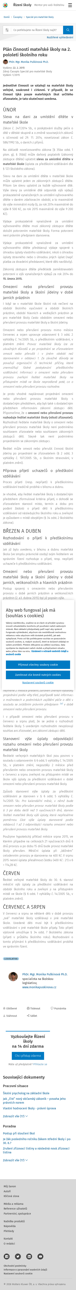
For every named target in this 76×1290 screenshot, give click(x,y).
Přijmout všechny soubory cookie (38, 664)
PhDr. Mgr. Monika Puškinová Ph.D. (29, 62)
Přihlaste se (40, 1064)
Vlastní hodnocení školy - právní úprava (29, 1108)
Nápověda (10, 1226)
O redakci (9, 1243)
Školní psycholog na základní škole (26, 1093)
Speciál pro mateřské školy (40, 17)
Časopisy (17, 17)
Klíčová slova (11, 1196)
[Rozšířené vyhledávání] (7, 30)
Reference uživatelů (15, 1208)
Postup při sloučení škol (19, 1133)
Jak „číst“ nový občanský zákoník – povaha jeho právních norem (34, 1100)
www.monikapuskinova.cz (39, 987)
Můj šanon (10, 1186)
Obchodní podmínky (15, 1265)
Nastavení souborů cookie (18, 1273)
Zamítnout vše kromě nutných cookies (38, 674)
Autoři (7, 1191)
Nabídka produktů (14, 1221)
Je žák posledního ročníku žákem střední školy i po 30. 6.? (36, 1141)
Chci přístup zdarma (28, 1055)
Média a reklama (13, 1203)
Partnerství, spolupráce (17, 1213)
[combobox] (38, 30)
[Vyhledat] (68, 30)
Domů (7, 17)
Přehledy (9, 1231)
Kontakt (8, 1238)
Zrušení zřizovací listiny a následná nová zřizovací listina (36, 1150)
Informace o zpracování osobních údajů (25, 1269)
